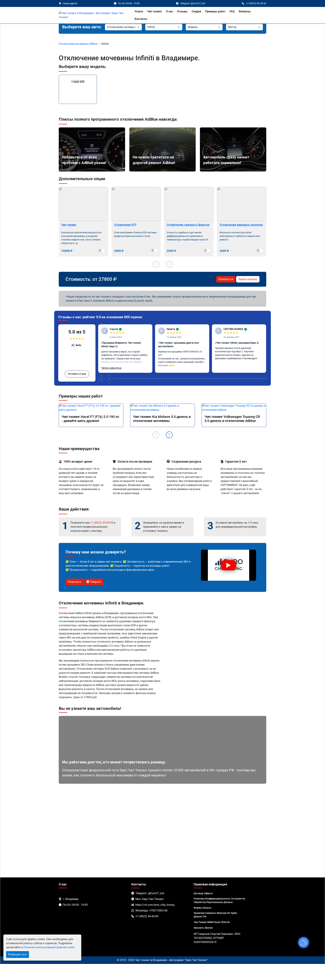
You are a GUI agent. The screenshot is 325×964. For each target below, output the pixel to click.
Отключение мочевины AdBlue (78, 43)
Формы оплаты (202, 907)
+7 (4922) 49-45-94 (101, 522)
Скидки (196, 11)
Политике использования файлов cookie (48, 947)
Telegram (95, 581)
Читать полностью (111, 368)
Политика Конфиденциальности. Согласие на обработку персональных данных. (219, 900)
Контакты (141, 19)
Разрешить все (17, 954)
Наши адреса (70, 3)
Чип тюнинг (154, 11)
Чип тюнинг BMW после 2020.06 (212, 922)
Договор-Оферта (203, 893)
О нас (169, 11)
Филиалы (245, 11)
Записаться (225, 279)
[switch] (102, 250)
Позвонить (74, 581)
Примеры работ (215, 11)
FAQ (232, 11)
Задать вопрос (247, 279)
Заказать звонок (203, 927)
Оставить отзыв (77, 373)
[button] (169, 434)
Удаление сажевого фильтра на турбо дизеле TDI (215, 915)
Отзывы (182, 11)
